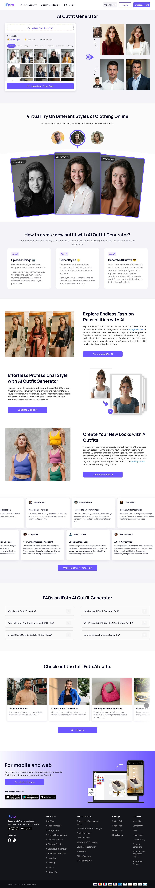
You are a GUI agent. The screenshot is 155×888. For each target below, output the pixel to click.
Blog (135, 830)
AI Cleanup (50, 862)
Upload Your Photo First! (42, 86)
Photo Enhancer (84, 833)
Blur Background (84, 860)
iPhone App (117, 825)
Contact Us (138, 825)
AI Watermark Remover (56, 853)
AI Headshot (51, 858)
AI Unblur (50, 867)
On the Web (117, 821)
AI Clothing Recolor (54, 844)
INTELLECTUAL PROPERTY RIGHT (139, 854)
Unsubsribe (138, 835)
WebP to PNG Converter (87, 842)
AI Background (52, 830)
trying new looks (135, 329)
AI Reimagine (51, 872)
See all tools (77, 730)
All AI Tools (50, 821)
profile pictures (138, 461)
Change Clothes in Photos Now (77, 567)
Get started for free (25, 782)
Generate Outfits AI (103, 354)
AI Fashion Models (54, 825)
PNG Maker (81, 851)
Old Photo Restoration (86, 847)
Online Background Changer (89, 828)
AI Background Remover (56, 848)
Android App (117, 830)
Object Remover (84, 856)
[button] (39, 611)
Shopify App (117, 835)
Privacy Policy (139, 839)
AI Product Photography (56, 835)
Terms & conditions (137, 845)
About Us (137, 821)
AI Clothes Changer (54, 839)
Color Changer (83, 837)
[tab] (39, 611)
